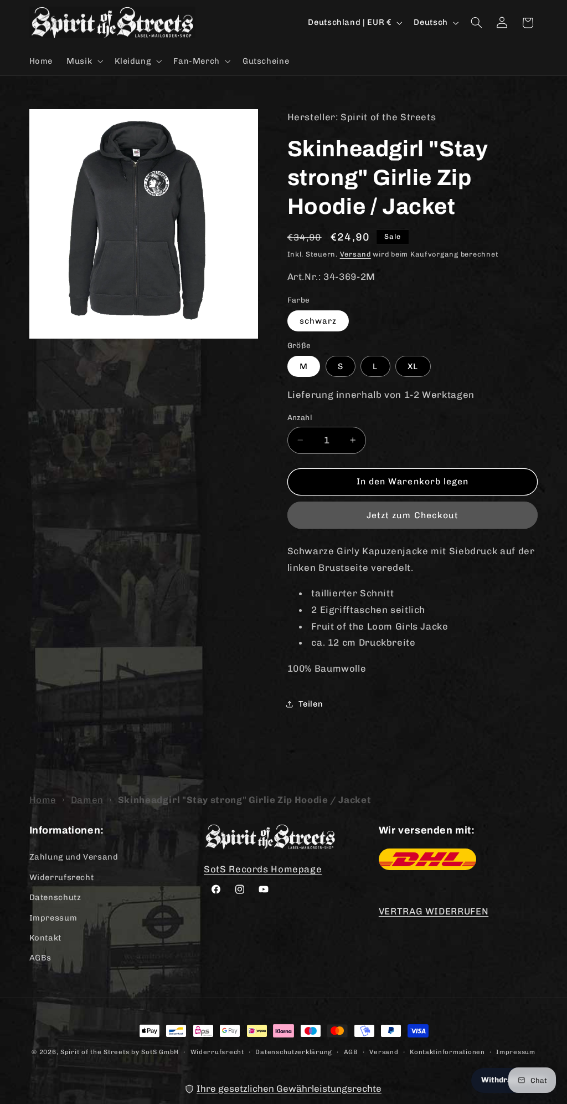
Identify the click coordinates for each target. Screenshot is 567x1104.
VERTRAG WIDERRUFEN (433, 911)
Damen (87, 799)
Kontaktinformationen (447, 1052)
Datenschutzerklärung (293, 1052)
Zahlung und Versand (73, 857)
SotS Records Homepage (263, 869)
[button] (84, 61)
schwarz (318, 321)
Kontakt (45, 938)
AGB (351, 1052)
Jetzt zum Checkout (412, 515)
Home (43, 799)
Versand (355, 254)
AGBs (40, 958)
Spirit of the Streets (94, 1052)
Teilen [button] (310, 704)
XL (413, 366)
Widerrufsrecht (61, 877)
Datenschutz (55, 897)
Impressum (53, 918)
